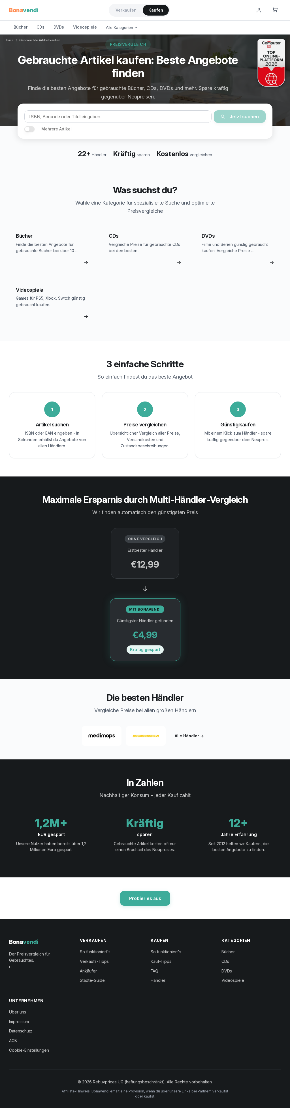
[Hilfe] (244, 10)
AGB (13, 1040)
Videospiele (85, 27)
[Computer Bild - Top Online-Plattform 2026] (271, 63)
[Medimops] (101, 736)
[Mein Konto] (259, 10)
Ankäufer (88, 971)
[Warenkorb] (274, 10)
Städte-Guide (92, 980)
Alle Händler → (189, 735)
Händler (158, 980)
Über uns (17, 1012)
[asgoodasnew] (146, 736)
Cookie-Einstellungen (29, 1050)
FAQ (154, 971)
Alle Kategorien (121, 27)
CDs (40, 27)
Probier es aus (145, 898)
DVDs (59, 27)
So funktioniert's (95, 951)
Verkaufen (126, 10)
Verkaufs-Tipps (94, 961)
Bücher (20, 27)
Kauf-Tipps (161, 961)
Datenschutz (20, 1030)
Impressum (19, 1021)
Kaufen (155, 10)
